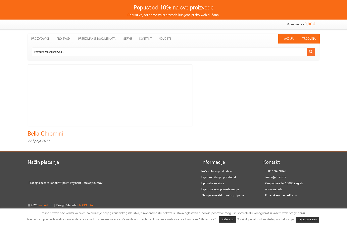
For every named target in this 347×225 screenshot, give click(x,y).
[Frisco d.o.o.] (50, 23)
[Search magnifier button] (311, 52)
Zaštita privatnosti (307, 219)
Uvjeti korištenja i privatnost (218, 177)
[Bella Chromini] (173, 95)
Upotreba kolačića (212, 183)
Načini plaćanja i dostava (216, 171)
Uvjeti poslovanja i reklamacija (220, 189)
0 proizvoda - (301, 24)
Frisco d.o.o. (45, 205)
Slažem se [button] (227, 219)
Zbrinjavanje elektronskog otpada (222, 195)
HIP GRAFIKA (85, 205)
